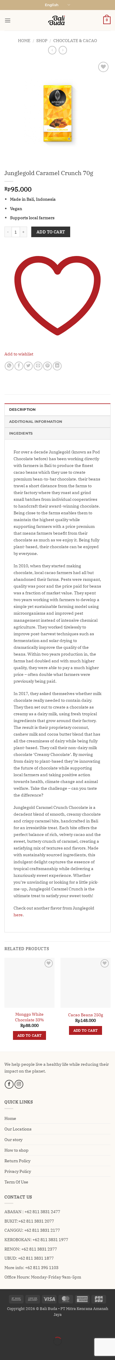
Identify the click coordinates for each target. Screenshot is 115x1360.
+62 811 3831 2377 (39, 1249)
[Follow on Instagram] (18, 1084)
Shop (41, 40)
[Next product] (52, 50)
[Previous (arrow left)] (5, 1351)
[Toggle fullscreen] (20, 1327)
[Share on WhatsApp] (9, 366)
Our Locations (18, 1129)
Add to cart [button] (29, 1035)
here (18, 914)
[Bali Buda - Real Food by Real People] (57, 20)
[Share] (36, 1327)
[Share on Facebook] (18, 366)
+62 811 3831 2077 (36, 1221)
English (51, 5)
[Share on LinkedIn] (57, 366)
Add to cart (51, 232)
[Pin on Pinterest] (47, 366)
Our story (13, 1139)
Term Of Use (16, 1182)
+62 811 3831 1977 (50, 1239)
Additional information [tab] (35, 422)
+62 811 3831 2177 (42, 1230)
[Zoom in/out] (5, 1327)
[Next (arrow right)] (20, 1351)
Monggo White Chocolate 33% (29, 1017)
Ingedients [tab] (21, 433)
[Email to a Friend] (38, 366)
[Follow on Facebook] (9, 1084)
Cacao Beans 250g (85, 1014)
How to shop (16, 1150)
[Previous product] (63, 50)
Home (24, 40)
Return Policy (17, 1160)
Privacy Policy (17, 1171)
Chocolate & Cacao (75, 40)
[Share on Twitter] (28, 366)
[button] (7, 20)
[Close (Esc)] (51, 1327)
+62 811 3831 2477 (42, 1211)
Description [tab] (22, 410)
